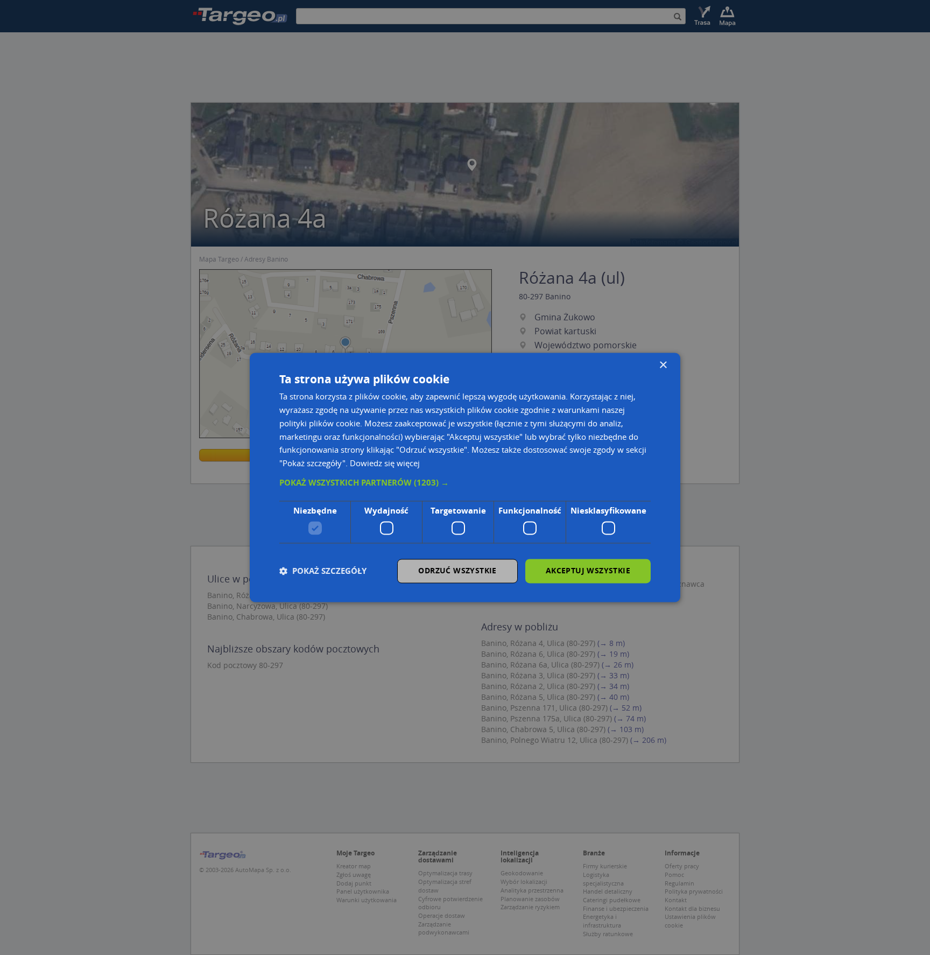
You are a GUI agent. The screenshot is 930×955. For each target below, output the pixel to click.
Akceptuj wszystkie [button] (588, 571)
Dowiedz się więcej (385, 463)
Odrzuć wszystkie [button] (457, 571)
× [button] (663, 365)
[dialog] (465, 477)
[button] (465, 483)
